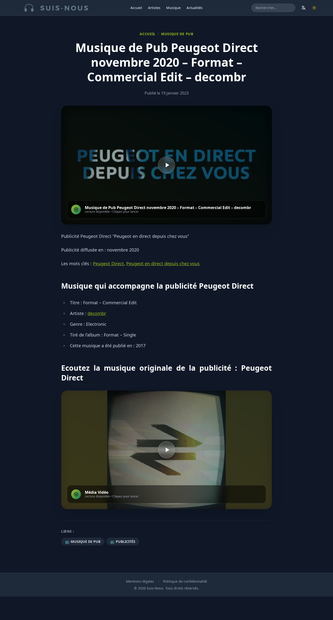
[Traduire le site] (303, 7)
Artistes (154, 7)
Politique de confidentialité (185, 581)
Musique (173, 7)
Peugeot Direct (108, 263)
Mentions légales (140, 581)
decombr (97, 313)
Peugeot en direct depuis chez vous (163, 263)
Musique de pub (177, 34)
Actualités (194, 7)
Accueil (136, 7)
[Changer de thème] (314, 7)
